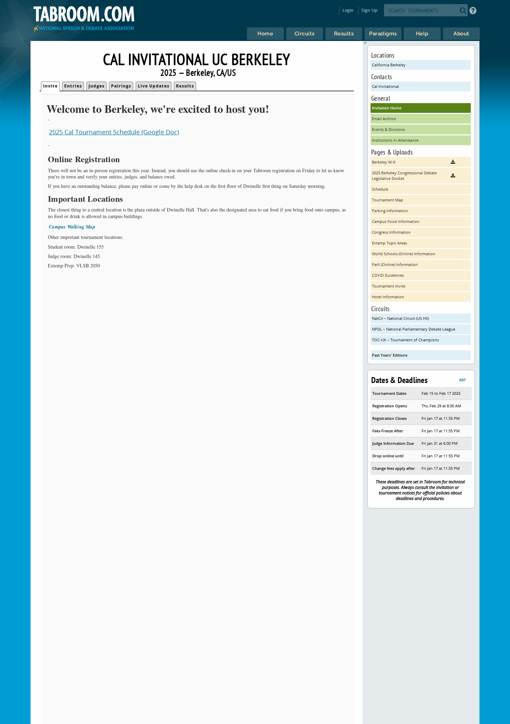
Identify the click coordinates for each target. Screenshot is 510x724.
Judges (96, 86)
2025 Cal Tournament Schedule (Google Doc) (114, 132)
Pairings (121, 86)
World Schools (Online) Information (403, 253)
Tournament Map (387, 199)
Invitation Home (386, 107)
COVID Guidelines (388, 275)
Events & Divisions (388, 129)
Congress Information (391, 232)
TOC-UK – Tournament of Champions (405, 339)
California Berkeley (389, 64)
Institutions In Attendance (395, 140)
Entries (73, 86)
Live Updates (153, 86)
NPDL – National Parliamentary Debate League (413, 329)
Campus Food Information (395, 221)
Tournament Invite (388, 286)
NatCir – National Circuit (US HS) (400, 318)
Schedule (380, 189)
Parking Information (390, 210)
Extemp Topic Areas (389, 243)
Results (185, 86)
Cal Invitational (385, 86)
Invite (50, 86)
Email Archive (384, 118)
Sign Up (369, 10)
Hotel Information (388, 296)
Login (348, 10)
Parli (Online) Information (395, 264)
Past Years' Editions (389, 355)
